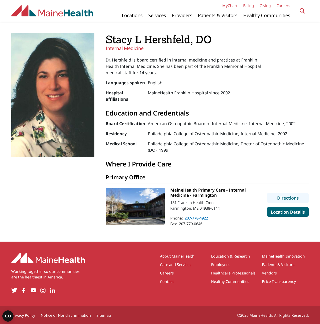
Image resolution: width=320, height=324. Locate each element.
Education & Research (230, 256)
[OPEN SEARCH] (302, 10)
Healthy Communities (266, 15)
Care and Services (175, 264)
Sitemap (104, 315)
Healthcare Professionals (233, 273)
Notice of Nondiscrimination (66, 315)
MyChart (230, 5)
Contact (167, 281)
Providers (182, 15)
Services (157, 15)
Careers (283, 5)
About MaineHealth (177, 256)
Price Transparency (279, 281)
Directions (293, 198)
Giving (265, 5)
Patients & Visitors (218, 15)
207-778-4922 (196, 218)
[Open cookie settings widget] (8, 316)
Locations (132, 15)
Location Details (290, 212)
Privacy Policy (23, 315)
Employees (220, 264)
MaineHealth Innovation (283, 256)
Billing (248, 5)
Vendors (269, 273)
